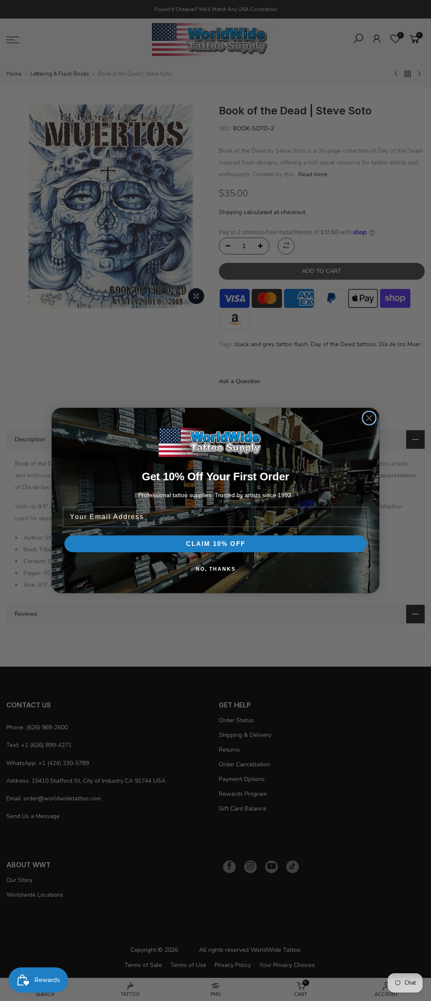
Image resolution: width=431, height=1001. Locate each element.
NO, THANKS (216, 569)
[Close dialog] (369, 418)
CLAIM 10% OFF (215, 543)
